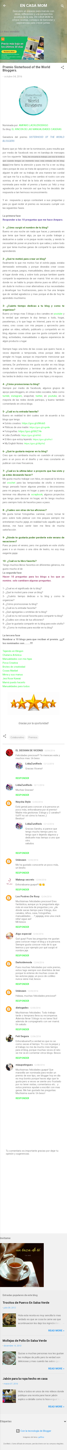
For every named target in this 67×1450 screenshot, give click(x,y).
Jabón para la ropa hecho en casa (25, 1378)
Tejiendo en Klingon (13, 651)
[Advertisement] (33, 1194)
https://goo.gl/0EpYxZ (34, 443)
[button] (62, 67)
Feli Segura (22, 1036)
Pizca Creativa (10, 662)
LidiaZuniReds (33, 763)
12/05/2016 (32, 991)
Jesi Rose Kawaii (12, 678)
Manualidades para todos (16, 686)
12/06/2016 (35, 1036)
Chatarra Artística (12, 655)
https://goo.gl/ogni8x (40, 427)
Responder (22, 778)
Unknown (21, 859)
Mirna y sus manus (13, 674)
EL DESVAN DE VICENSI (29, 750)
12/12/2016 (48, 764)
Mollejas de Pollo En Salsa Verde (25, 1340)
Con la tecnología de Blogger (35, 1430)
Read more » (56, 1330)
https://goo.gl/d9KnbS (33, 423)
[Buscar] (62, 7)
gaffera (41, 1437)
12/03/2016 (37, 802)
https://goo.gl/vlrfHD (31, 435)
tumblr (6, 395)
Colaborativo (17, 737)
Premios (32, 737)
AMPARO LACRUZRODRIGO (33, 125)
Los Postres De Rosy (28, 896)
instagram (16, 395)
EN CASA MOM (33, 5)
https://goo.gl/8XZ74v (30, 431)
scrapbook (37, 494)
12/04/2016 (40, 880)
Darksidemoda (24, 962)
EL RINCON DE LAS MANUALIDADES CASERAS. (37, 129)
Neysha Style (23, 801)
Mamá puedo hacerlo (14, 682)
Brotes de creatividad (14, 666)
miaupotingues (24, 1064)
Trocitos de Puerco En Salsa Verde (26, 1302)
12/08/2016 (39, 1065)
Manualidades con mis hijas (17, 658)
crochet (12, 482)
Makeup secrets (25, 879)
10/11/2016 (39, 785)
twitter (39, 395)
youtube (58, 313)
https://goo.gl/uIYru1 (43, 439)
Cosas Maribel (10, 670)
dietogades (22, 1007)
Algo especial (23, 933)
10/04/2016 (49, 750)
